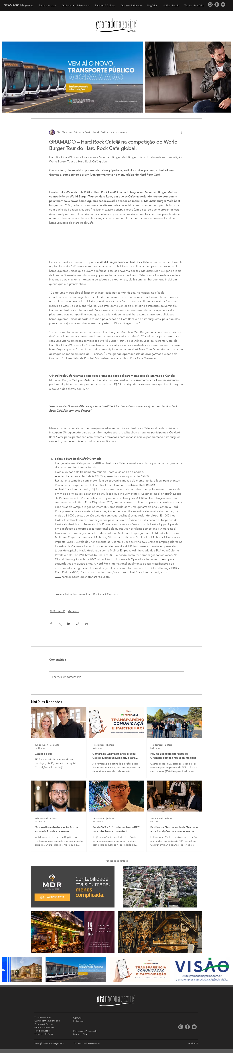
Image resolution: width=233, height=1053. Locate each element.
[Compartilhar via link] (77, 624)
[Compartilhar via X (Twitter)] (60, 624)
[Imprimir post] (86, 624)
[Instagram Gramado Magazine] (210, 4)
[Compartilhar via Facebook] (51, 624)
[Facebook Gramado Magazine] (216, 4)
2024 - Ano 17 (57, 611)
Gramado (73, 611)
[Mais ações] (181, 132)
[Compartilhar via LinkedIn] (68, 624)
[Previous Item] (7, 77)
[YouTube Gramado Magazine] (223, 4)
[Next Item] (225, 77)
